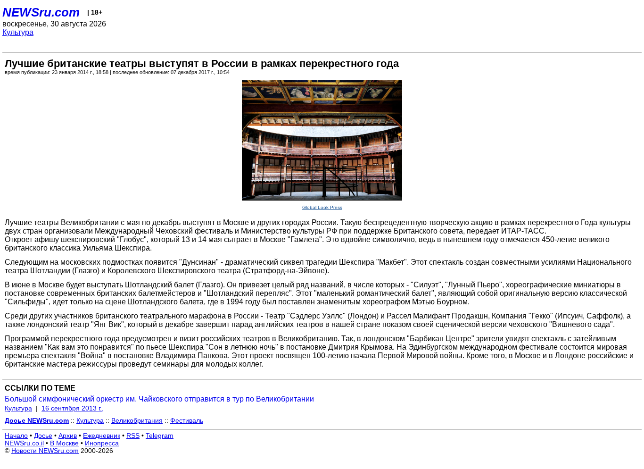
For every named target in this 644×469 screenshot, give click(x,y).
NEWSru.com (41, 12)
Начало (16, 435)
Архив (67, 435)
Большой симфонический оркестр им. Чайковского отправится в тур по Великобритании (159, 399)
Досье (43, 435)
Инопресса (102, 443)
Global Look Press (322, 207)
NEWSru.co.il (24, 443)
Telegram (159, 435)
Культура (17, 32)
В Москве (64, 443)
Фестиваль (186, 420)
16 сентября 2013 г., (72, 408)
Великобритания (137, 420)
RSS (133, 435)
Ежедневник (101, 435)
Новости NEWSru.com (45, 450)
